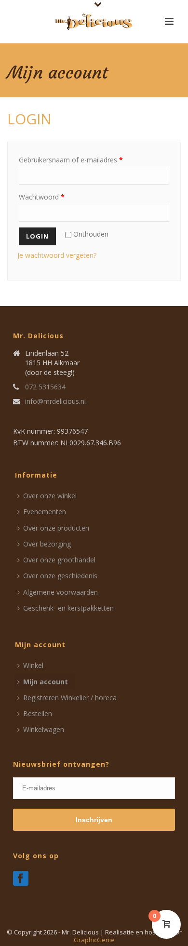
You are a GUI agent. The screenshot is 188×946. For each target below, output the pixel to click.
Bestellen (37, 713)
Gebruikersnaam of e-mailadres (71, 159)
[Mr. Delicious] (94, 21)
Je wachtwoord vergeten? (56, 255)
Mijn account (45, 681)
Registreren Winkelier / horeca (70, 697)
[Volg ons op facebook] (20, 879)
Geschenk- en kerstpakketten (68, 608)
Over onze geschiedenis (60, 575)
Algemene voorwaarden (60, 592)
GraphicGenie (94, 939)
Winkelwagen (43, 729)
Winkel (33, 665)
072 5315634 (45, 387)
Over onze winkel (50, 495)
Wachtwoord (42, 196)
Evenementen (44, 511)
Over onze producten (56, 528)
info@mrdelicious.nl (55, 401)
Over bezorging (47, 543)
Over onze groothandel (59, 559)
